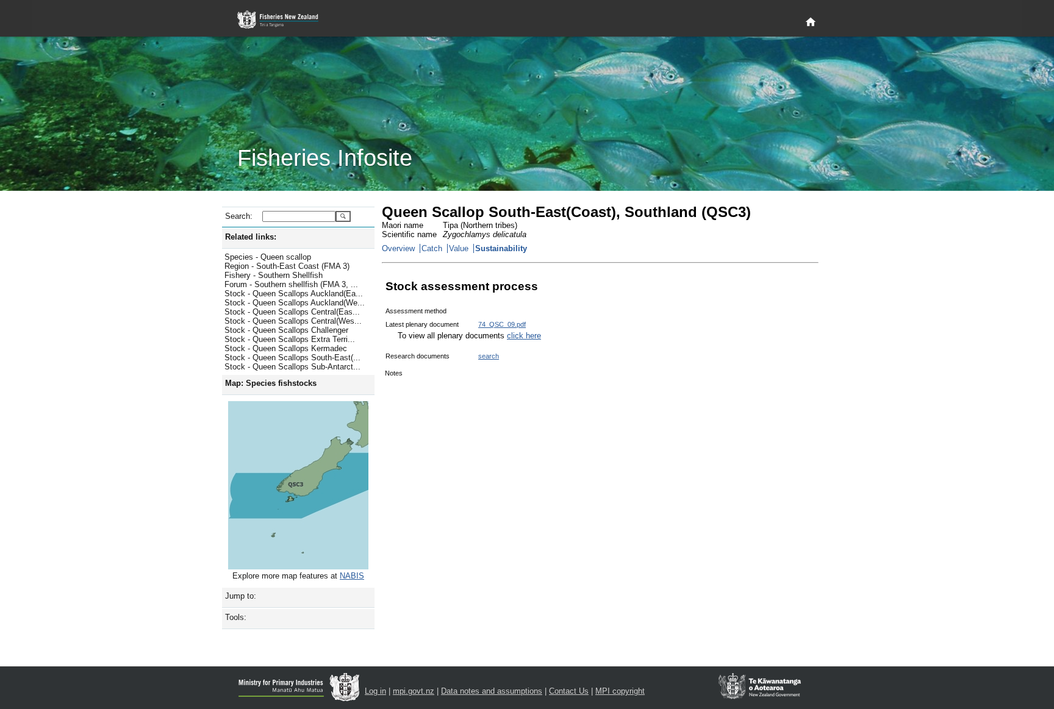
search (488, 356)
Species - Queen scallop (267, 257)
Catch (431, 248)
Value (458, 248)
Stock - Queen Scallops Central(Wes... (293, 321)
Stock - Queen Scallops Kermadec (285, 348)
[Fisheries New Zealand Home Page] (284, 19)
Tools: (235, 617)
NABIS (352, 575)
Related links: (250, 236)
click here (524, 335)
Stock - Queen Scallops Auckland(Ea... (293, 293)
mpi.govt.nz (413, 691)
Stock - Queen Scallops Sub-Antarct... (292, 366)
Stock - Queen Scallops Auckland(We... (294, 302)
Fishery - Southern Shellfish (273, 275)
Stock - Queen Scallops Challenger (286, 330)
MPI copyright (620, 691)
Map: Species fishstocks (271, 383)
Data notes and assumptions (491, 691)
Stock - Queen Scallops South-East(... (292, 357)
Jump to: (240, 595)
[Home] (811, 22)
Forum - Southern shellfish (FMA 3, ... (291, 284)
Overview (398, 248)
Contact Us (569, 691)
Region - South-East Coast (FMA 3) (287, 266)
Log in (375, 691)
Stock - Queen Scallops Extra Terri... (289, 339)
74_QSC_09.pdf (502, 324)
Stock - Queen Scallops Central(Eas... (292, 311)
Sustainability (501, 248)
